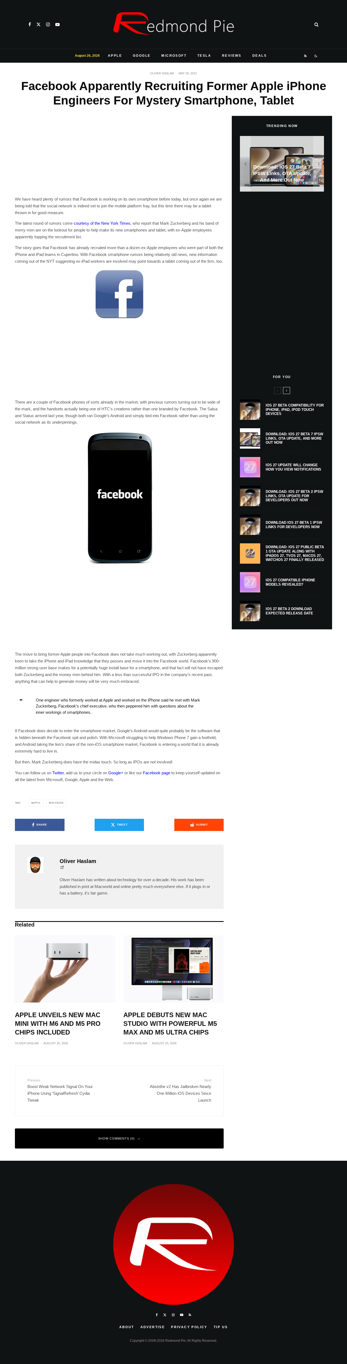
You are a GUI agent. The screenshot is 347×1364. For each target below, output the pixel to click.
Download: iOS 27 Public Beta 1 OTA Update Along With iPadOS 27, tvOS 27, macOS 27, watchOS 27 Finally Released (295, 553)
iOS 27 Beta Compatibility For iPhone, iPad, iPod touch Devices (295, 409)
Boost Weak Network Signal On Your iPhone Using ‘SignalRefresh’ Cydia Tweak (60, 1090)
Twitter (58, 772)
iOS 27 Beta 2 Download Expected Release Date (289, 611)
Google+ (115, 772)
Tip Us (221, 1327)
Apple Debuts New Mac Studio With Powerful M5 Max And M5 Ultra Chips (170, 1023)
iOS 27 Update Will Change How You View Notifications (293, 467)
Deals (259, 56)
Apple (115, 56)
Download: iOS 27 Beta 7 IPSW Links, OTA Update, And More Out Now (294, 438)
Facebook (57, 803)
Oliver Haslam (162, 73)
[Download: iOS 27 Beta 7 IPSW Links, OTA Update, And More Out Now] (282, 164)
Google (141, 56)
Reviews (232, 56)
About (126, 1327)
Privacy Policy (189, 1327)
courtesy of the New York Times (102, 223)
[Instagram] (48, 24)
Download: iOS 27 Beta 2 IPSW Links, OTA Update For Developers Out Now (294, 496)
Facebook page (156, 772)
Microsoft (174, 56)
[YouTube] (57, 24)
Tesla (204, 56)
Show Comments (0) (116, 1138)
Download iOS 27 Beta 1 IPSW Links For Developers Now (294, 525)
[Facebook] (30, 24)
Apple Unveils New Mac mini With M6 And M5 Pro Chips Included (58, 1023)
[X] (38, 24)
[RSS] (305, 56)
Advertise (152, 1327)
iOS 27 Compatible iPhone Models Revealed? (290, 582)
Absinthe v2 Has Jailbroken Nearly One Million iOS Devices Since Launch (180, 1090)
